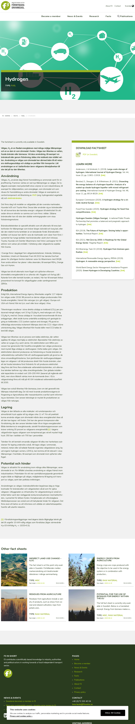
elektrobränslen (14, 198)
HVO (34, 195)
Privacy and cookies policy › (21, 716)
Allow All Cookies (113, 713)
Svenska (128, 6)
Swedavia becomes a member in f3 (21, 701)
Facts (108, 16)
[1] (49, 429)
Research (94, 16)
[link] (103, 175)
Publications (126, 16)
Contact (118, 6)
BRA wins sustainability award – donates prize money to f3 (31, 705)
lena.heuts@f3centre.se (82, 704)
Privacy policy (80, 692)
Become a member (51, 16)
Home (76, 659)
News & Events (75, 16)
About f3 (109, 6)
